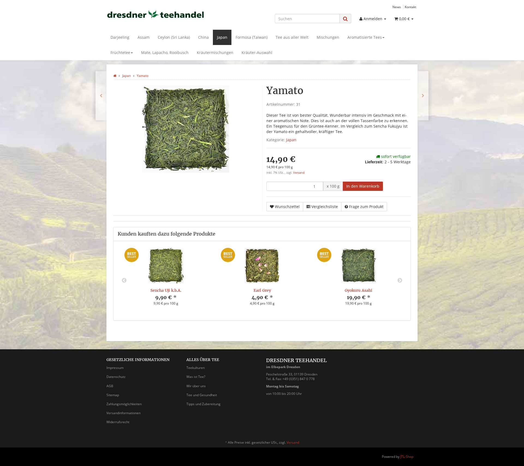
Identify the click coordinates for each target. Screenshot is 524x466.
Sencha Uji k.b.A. (165, 290)
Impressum (115, 367)
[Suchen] (345, 18)
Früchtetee (120, 52)
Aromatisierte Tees (364, 37)
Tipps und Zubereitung (203, 404)
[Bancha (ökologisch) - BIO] (101, 95)
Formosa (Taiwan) (251, 37)
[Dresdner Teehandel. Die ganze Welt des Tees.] (155, 14)
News (396, 7)
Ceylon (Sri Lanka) (174, 37)
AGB (109, 386)
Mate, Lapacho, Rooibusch (165, 52)
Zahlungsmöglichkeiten (124, 404)
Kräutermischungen (215, 52)
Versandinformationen (123, 413)
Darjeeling (120, 37)
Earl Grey (262, 290)
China (203, 37)
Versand (299, 173)
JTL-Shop (406, 456)
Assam (144, 37)
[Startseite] (114, 75)
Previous (124, 280)
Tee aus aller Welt (292, 37)
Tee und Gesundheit (201, 395)
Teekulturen (195, 367)
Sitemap (112, 395)
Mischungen (328, 37)
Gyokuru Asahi (358, 290)
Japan (222, 37)
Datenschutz (116, 376)
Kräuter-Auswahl (257, 52)
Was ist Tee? (195, 376)
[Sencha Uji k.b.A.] (423, 95)
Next (399, 280)
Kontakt (410, 7)
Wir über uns (196, 386)
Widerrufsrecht (117, 422)
